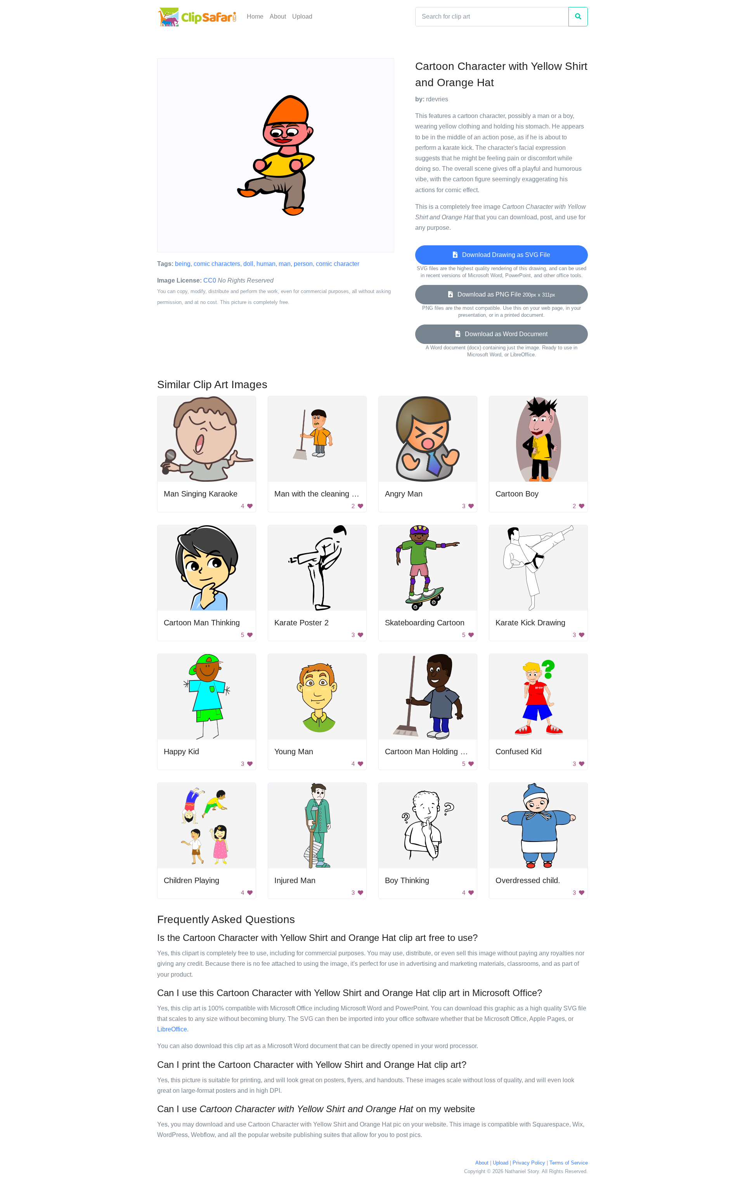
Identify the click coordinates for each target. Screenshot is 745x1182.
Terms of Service (568, 1163)
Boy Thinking (407, 880)
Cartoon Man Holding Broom (434, 751)
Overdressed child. (528, 880)
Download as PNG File (504, 294)
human (265, 263)
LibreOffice (172, 1029)
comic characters (217, 263)
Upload (302, 16)
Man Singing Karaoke (200, 493)
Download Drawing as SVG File (503, 255)
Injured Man (294, 880)
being (183, 263)
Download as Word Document (503, 334)
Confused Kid (519, 751)
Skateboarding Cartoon (424, 622)
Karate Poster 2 (301, 622)
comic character (337, 263)
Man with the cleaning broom (324, 493)
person (303, 263)
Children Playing (191, 880)
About (278, 16)
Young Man (293, 751)
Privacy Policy (529, 1163)
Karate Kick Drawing (530, 622)
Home (255, 16)
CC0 (209, 280)
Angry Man (404, 493)
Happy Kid (181, 751)
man (285, 263)
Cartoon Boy (517, 493)
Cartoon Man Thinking (202, 622)
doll (248, 263)
